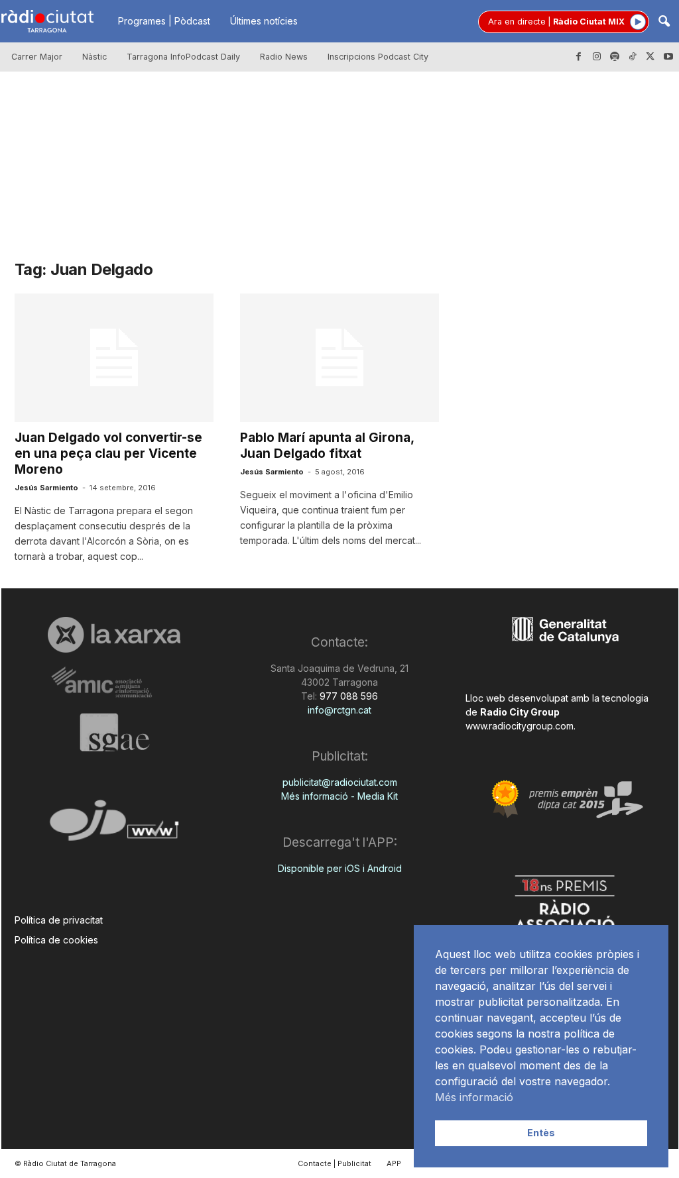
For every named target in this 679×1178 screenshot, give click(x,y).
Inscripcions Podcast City (378, 57)
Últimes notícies (264, 21)
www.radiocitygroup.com (519, 725)
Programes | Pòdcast (164, 21)
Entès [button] (541, 1132)
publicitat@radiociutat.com (339, 782)
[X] (650, 57)
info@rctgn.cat (339, 710)
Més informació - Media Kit (339, 796)
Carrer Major (36, 57)
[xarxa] (114, 635)
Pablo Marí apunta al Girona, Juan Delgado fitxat (327, 445)
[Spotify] (615, 57)
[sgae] (114, 732)
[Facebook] (579, 57)
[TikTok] (633, 57)
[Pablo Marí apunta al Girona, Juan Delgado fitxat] (339, 358)
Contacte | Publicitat (334, 1163)
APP (394, 1163)
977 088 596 (347, 696)
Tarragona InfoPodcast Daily (183, 57)
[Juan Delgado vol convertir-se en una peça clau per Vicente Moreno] (114, 358)
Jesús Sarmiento (46, 487)
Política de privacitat (59, 920)
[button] (663, 22)
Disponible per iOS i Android (340, 868)
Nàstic (94, 57)
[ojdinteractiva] (114, 826)
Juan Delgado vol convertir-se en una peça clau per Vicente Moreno (108, 453)
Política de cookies (56, 939)
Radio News (284, 57)
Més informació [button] (474, 1097)
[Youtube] (668, 57)
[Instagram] (597, 57)
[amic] (114, 683)
